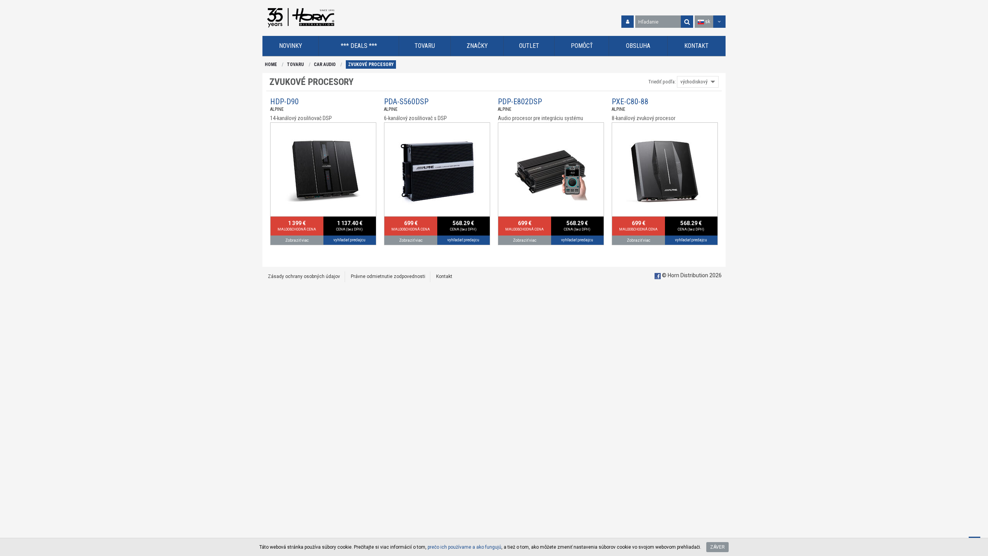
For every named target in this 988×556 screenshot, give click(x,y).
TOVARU (295, 64)
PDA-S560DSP (406, 101)
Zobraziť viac (297, 240)
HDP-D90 (284, 101)
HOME (271, 64)
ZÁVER (717, 547)
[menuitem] (290, 46)
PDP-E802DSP (520, 101)
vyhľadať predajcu (349, 240)
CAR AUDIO (325, 64)
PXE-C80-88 (630, 101)
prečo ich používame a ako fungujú (464, 547)
